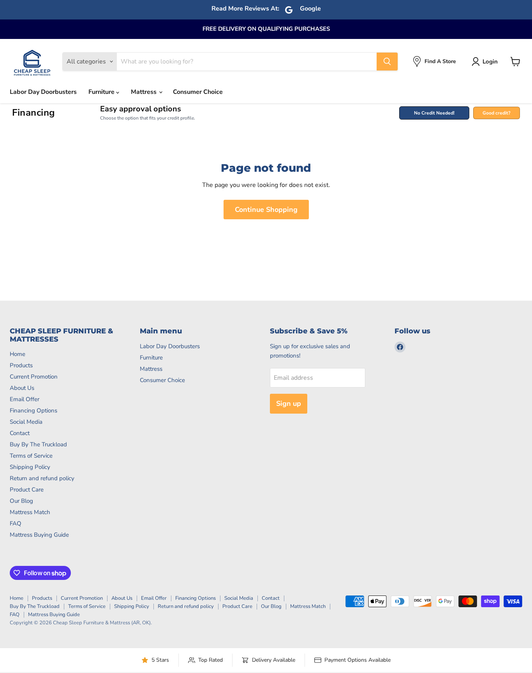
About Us (22, 388)
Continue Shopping (266, 209)
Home (17, 354)
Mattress (144, 92)
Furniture (102, 92)
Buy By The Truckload (38, 444)
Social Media (26, 422)
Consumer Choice (198, 92)
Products (21, 365)
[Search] (387, 61)
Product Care (27, 489)
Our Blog (21, 501)
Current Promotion (34, 377)
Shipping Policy (30, 467)
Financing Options (33, 410)
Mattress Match (30, 512)
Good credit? (497, 113)
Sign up (288, 403)
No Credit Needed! (434, 113)
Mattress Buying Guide (39, 535)
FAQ (15, 523)
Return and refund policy (42, 478)
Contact (20, 433)
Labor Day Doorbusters (43, 92)
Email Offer (24, 399)
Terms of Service (31, 456)
